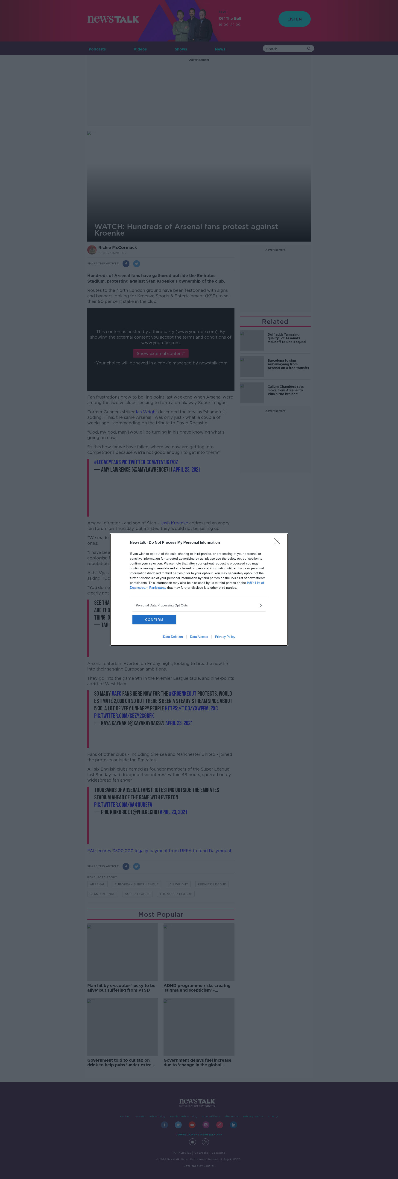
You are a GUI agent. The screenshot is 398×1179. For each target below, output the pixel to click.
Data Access (199, 636)
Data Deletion (173, 636)
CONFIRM (154, 619)
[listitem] (199, 605)
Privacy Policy (225, 636)
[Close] (278, 542)
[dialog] (199, 589)
